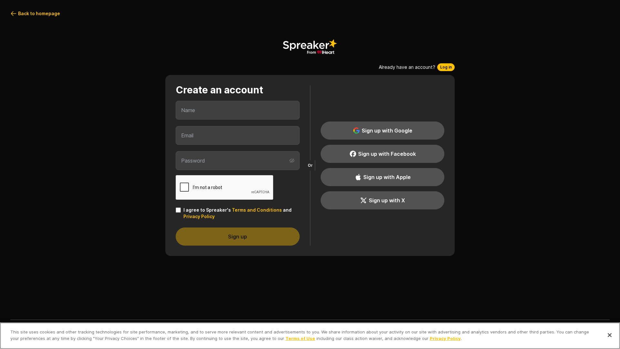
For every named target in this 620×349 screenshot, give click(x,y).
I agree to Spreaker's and (237, 213)
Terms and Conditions (257, 210)
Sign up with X (387, 200)
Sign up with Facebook (387, 154)
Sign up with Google (387, 130)
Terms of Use (300, 338)
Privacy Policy (199, 216)
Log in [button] (446, 67)
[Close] (610, 335)
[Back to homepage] (310, 46)
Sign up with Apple (387, 177)
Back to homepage (39, 13)
